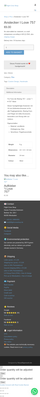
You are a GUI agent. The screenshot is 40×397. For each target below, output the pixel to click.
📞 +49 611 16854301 (12, 219)
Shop (6, 17)
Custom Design (13, 81)
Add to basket (14, 52)
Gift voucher (8, 298)
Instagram (7, 234)
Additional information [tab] (14, 92)
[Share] (5, 393)
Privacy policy (9, 339)
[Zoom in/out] (1, 393)
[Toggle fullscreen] (3, 393)
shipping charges (9, 37)
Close (3, 373)
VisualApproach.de (24, 363)
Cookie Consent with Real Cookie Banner (14, 385)
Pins (10, 17)
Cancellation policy (10, 336)
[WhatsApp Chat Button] (34, 391)
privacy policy (27, 347)
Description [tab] (10, 88)
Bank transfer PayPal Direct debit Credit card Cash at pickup (9, 290)
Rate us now (8, 315)
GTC (5, 334)
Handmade (24, 81)
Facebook (7, 231)
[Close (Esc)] (7, 393)
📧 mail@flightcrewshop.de (13, 222)
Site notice (7, 342)
